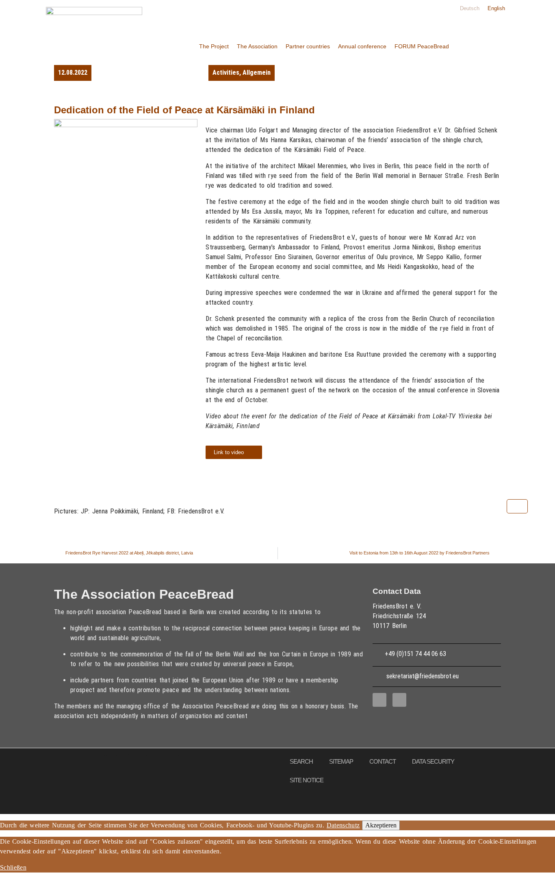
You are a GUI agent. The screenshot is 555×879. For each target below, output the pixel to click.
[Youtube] (399, 700)
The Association (257, 46)
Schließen (13, 867)
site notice (306, 780)
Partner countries (308, 46)
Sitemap (341, 761)
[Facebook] (379, 700)
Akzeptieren (381, 825)
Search (301, 761)
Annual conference (362, 46)
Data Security (433, 761)
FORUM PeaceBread (422, 46)
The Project (214, 46)
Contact (382, 761)
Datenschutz (343, 825)
